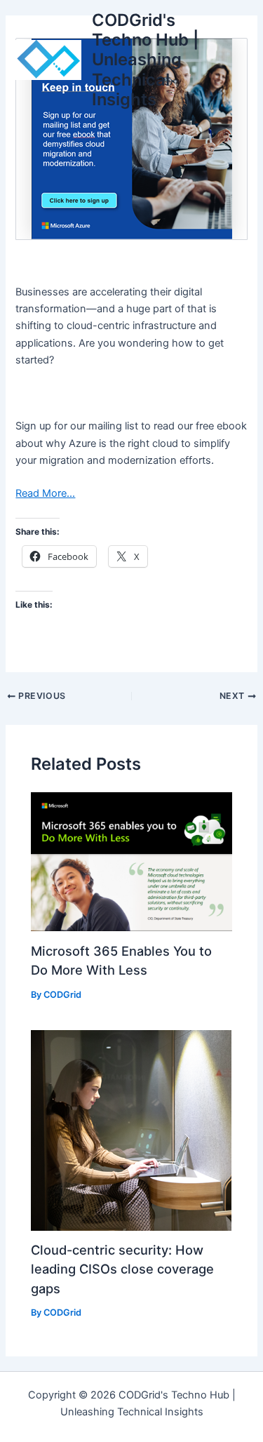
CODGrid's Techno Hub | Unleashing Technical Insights (145, 60)
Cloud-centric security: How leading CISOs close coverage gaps (122, 1269)
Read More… (45, 493)
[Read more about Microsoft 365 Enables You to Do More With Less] (131, 861)
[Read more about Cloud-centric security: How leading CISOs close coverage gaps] (131, 1129)
